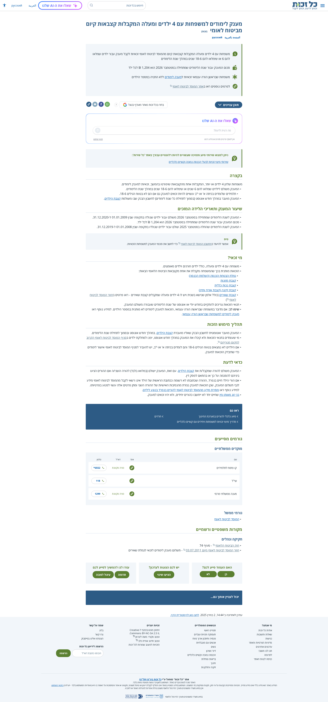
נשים (213, 646)
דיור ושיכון (211, 650)
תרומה (122, 575)
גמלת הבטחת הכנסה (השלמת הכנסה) (212, 276)
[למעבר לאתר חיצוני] (131, 467)
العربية (32, 5)
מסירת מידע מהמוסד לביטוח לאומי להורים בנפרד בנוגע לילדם (181, 390)
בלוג (101, 630)
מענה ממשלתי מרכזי (225, 494)
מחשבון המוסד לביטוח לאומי (196, 244)
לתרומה (268, 655)
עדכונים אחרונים (264, 646)
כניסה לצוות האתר (263, 659)
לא (208, 574)
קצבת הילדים (113, 198)
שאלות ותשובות (264, 634)
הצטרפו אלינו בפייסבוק (92, 638)
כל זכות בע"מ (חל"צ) (150, 679)
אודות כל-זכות (265, 630)
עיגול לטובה (103, 575)
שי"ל (234, 481)
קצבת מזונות (228, 280)
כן (226, 574)
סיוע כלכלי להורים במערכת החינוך (217, 416)
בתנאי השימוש (57, 685)
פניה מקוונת (118, 467)
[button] (322, 6)
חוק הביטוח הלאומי (227, 545)
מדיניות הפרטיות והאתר (260, 642)
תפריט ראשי (210, 630)
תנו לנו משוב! (265, 650)
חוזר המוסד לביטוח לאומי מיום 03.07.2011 (212, 550)
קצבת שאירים (227, 295)
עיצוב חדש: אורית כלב (149, 641)
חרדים (157, 416)
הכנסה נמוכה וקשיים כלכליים (201, 655)
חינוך (213, 663)
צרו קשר (99, 634)
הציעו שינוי (164, 575)
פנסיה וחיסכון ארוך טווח (204, 638)
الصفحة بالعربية (232, 37)
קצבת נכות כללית (225, 285)
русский (16, 5)
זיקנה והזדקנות (208, 667)
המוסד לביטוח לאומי (226, 519)
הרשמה (63, 653)
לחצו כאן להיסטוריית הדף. (184, 615)
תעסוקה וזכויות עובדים (205, 634)
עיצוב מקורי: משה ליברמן (147, 636)
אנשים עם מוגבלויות (206, 642)
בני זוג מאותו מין (229, 395)
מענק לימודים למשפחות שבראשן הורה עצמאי (210, 314)
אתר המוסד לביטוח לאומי (188, 86)
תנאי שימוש (98, 139)
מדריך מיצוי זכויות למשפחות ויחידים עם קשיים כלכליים (206, 422)
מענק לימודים (173, 77)
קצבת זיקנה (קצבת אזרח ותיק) (217, 290)
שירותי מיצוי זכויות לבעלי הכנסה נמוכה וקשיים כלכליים (198, 162)
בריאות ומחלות (208, 659)
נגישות (268, 638)
